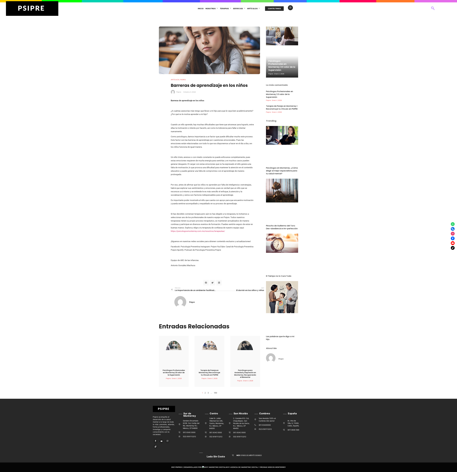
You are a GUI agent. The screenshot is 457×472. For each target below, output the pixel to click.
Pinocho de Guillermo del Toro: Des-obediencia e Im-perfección (282, 227)
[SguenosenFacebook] (453, 238)
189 (215, 393)
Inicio (201, 8)
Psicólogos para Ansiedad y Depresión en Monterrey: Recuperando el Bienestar (245, 373)
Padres (183, 80)
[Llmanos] (453, 229)
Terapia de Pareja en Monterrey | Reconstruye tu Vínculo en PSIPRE (209, 372)
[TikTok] (155, 447)
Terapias (224, 8)
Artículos (252, 8)
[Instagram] (167, 441)
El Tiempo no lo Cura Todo (278, 276)
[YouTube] (161, 441)
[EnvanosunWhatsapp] (453, 224)
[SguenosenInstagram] (453, 234)
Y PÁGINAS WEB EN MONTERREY (272, 467)
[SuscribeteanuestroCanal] (453, 243)
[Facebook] (155, 441)
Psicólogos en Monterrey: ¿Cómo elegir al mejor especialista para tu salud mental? (282, 171)
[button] (432, 8)
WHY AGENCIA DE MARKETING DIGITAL (242, 467)
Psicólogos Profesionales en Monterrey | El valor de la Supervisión (174, 372)
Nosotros (211, 8)
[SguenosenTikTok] (453, 248)
